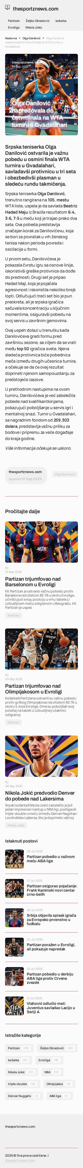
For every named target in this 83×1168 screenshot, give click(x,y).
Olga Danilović (31, 38)
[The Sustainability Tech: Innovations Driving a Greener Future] (41, 542)
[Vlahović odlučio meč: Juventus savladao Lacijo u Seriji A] (14, 1005)
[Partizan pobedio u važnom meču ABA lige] (14, 859)
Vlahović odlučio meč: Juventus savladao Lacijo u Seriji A (51, 1008)
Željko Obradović (38, 21)
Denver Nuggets (23, 1096)
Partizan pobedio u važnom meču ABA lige (51, 859)
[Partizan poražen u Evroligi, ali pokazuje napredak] (14, 947)
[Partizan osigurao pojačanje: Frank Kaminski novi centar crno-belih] (14, 888)
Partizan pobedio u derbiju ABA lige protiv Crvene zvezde (50, 978)
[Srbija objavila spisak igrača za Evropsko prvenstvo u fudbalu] (14, 917)
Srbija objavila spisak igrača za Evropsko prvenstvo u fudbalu (51, 919)
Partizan (14, 21)
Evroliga (14, 27)
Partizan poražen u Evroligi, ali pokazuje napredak (51, 947)
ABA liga (59, 1096)
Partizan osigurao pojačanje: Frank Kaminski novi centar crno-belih (52, 890)
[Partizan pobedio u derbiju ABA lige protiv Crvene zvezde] (14, 976)
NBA (51, 1072)
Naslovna (11, 38)
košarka (61, 21)
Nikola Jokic (34, 27)
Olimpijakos (59, 1084)
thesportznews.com (20, 1160)
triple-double (22, 1084)
